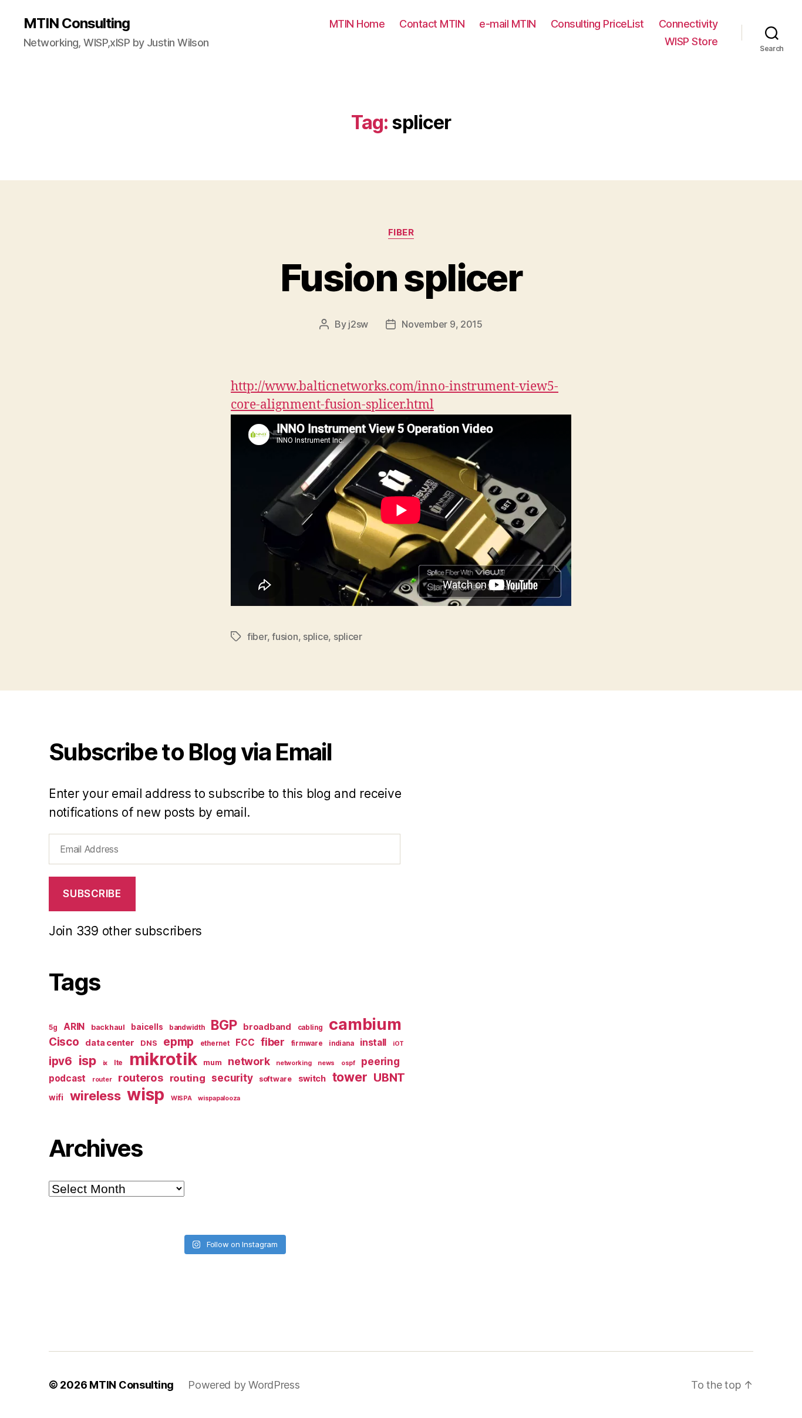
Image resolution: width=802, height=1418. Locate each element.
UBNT (389, 1077)
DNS (148, 1043)
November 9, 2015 (442, 324)
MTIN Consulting (76, 23)
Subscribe (92, 894)
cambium (365, 1024)
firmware (307, 1043)
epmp (178, 1042)
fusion (285, 636)
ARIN (74, 1026)
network (248, 1061)
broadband (267, 1027)
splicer (347, 636)
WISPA (181, 1098)
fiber (257, 636)
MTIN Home (357, 24)
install (373, 1042)
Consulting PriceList (597, 24)
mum (212, 1062)
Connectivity (688, 24)
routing (187, 1078)
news (326, 1063)
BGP (224, 1025)
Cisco (64, 1042)
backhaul (108, 1027)
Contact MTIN (431, 24)
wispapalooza (219, 1098)
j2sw (358, 324)
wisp (145, 1094)
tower (350, 1076)
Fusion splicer (401, 277)
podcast (67, 1078)
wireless (95, 1095)
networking (293, 1063)
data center (109, 1042)
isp (87, 1060)
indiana (341, 1043)
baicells (147, 1027)
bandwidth (187, 1027)
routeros (140, 1077)
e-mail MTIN (507, 24)
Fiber (401, 232)
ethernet (215, 1043)
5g (53, 1027)
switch (312, 1078)
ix (105, 1063)
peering (380, 1061)
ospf (348, 1063)
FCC (244, 1042)
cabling (310, 1027)
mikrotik (163, 1059)
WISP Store (691, 41)
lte (118, 1063)
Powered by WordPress (244, 1385)
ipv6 (60, 1061)
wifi (56, 1097)
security (231, 1078)
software (275, 1079)
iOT (398, 1043)
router (102, 1079)
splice (315, 636)
